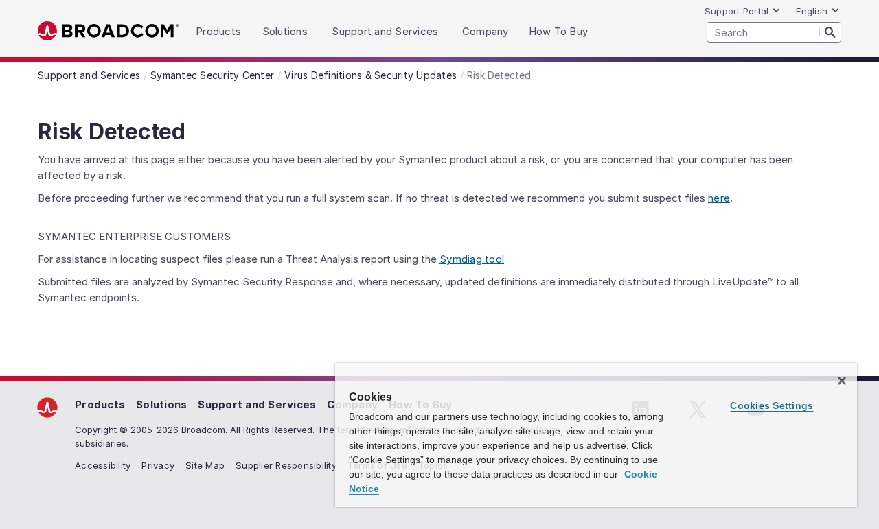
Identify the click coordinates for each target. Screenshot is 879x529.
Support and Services (257, 404)
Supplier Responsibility (286, 465)
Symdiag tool (472, 259)
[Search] (830, 31)
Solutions (161, 404)
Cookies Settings (771, 405)
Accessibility (102, 465)
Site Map (205, 465)
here (719, 197)
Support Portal (737, 10)
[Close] (842, 381)
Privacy (157, 465)
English (811, 10)
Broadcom (108, 31)
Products (100, 404)
